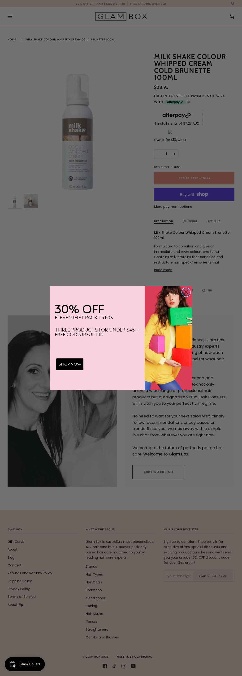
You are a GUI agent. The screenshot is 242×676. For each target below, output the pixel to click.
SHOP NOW (70, 364)
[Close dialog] (186, 292)
